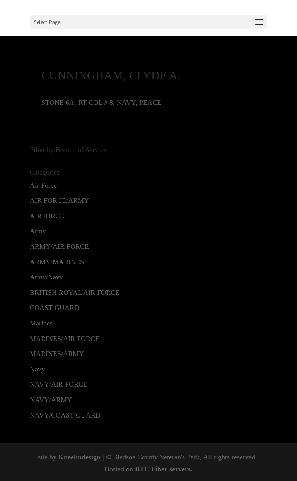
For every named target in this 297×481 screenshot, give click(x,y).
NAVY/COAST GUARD (65, 415)
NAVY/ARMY (51, 400)
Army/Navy (46, 277)
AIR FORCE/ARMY (59, 200)
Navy (37, 369)
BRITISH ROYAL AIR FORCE (74, 292)
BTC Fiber (151, 469)
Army (38, 231)
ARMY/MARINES (57, 262)
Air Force (43, 185)
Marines (41, 323)
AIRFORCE (47, 216)
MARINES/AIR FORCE (64, 338)
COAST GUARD (54, 308)
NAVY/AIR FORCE (58, 384)
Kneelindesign (79, 457)
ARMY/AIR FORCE (59, 246)
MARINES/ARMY (57, 354)
